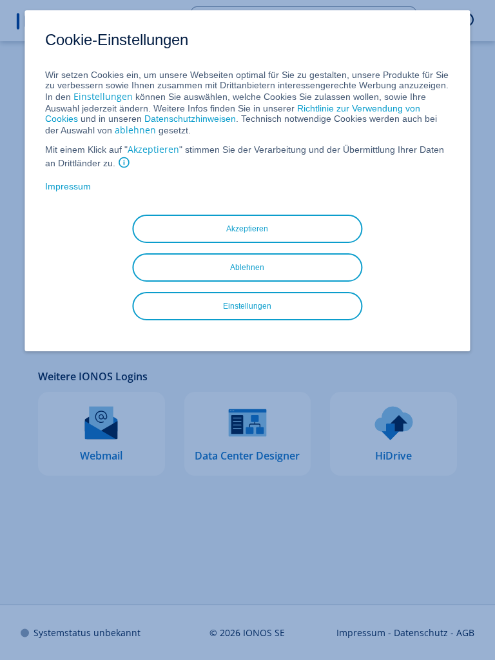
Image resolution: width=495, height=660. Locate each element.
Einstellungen (103, 96)
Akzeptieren (153, 149)
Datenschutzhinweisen (190, 118)
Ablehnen (247, 267)
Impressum (68, 186)
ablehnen (135, 130)
